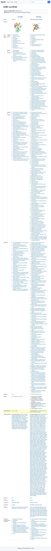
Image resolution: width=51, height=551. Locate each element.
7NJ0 (18, 508)
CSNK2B (26, 418)
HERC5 (26, 420)
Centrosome (15, 42)
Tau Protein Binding (35, 82)
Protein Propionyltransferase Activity (38, 89)
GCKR (31, 434)
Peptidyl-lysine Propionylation (37, 221)
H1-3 (39, 435)
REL (38, 472)
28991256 (43, 406)
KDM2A (39, 449)
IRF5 (44, 446)
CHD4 (31, 422)
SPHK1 (37, 480)
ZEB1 (35, 494)
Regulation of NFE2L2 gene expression (38, 365)
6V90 (31, 513)
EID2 (36, 428)
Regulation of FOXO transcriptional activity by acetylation (38, 340)
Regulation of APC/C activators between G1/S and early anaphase (20, 251)
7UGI (46, 513)
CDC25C (13, 416)
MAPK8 (34, 452)
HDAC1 (39, 439)
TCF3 (36, 484)
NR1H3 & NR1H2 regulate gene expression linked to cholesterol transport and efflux (39, 324)
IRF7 (46, 446)
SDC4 (36, 412)
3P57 (33, 508)
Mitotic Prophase (16, 276)
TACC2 (38, 483)
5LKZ (43, 509)
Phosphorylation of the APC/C (19, 253)
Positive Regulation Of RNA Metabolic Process (38, 527)
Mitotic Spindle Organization (18, 117)
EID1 (34, 428)
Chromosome (33, 40)
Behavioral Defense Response (37, 119)
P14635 (13, 504)
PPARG (37, 469)
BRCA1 (13, 415)
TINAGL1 (32, 487)
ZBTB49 (35, 493)
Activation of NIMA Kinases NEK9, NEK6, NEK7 (19, 266)
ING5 (36, 446)
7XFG (43, 514)
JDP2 (33, 447)
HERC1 (35, 440)
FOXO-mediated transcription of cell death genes (38, 332)
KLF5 (33, 450)
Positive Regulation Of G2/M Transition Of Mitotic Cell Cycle (20, 127)
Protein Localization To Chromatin (37, 222)
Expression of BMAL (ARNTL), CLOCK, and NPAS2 (38, 389)
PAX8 (31, 465)
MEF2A (34, 455)
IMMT (43, 445)
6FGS (43, 510)
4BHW (38, 508)
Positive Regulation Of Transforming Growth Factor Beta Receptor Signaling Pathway (38, 166)
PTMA (13, 425)
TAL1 (31, 484)
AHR (31, 415)
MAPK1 (31, 452)
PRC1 (19, 423)
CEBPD (42, 421)
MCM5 (38, 453)
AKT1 (33, 415)
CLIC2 (39, 410)
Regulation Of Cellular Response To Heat (39, 230)
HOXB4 (44, 443)
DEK (31, 427)
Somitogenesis (34, 117)
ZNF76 (31, 495)
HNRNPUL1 (42, 441)
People (15, 2)
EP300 (38, 17)
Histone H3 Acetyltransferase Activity (38, 67)
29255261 (38, 402)
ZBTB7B (41, 493)
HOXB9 (37, 444)
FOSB (31, 432)
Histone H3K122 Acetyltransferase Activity (38, 109)
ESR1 (36, 429)
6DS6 (38, 510)
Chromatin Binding (34, 55)
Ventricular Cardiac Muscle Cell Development (19, 145)
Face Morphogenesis (35, 217)
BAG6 (38, 418)
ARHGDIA (32, 416)
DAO (34, 426)
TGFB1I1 (38, 486)
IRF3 (42, 446)
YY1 (37, 492)
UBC (34, 489)
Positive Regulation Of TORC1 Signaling (39, 236)
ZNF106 (41, 494)
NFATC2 (45, 461)
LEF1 (42, 450)
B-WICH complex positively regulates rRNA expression (38, 282)
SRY (34, 481)
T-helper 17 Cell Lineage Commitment (38, 225)
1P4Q (33, 507)
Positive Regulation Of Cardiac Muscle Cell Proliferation (20, 147)
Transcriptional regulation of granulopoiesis (36, 335)
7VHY (31, 514)
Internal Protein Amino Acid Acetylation (38, 135)
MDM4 (31, 455)
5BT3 (31, 509)
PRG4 (31, 412)
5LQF (25, 507)
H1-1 (21, 420)
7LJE (33, 513)
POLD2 (39, 468)
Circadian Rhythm (34, 147)
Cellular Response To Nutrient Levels (38, 172)
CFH (45, 421)
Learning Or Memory (35, 145)
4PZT (45, 508)
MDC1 (41, 453)
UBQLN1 (43, 489)
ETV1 (31, 431)
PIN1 (26, 422)
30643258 (33, 401)
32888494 (44, 403)
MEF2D (40, 455)
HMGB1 (40, 440)
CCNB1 (20, 17)
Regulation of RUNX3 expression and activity (38, 311)
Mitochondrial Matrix (17, 40)
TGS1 (41, 486)
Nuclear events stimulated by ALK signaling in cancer (19, 287)
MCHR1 (41, 410)
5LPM (31, 510)
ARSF (38, 416)
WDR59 (39, 490)
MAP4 (21, 421)
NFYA (31, 462)
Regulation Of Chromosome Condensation (18, 150)
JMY (36, 447)
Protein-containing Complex (36, 44)
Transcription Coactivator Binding (37, 51)
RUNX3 (34, 475)
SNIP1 (41, 478)
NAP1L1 (38, 458)
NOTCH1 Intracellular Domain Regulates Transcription (39, 257)
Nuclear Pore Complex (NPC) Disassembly (18, 270)
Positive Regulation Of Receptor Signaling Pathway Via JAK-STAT (37, 206)
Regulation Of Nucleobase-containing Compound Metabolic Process (38, 535)
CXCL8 (43, 425)
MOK (27, 421)
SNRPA (39, 412)
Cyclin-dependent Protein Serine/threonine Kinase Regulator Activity (19, 54)
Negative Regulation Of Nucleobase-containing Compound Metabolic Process (21, 531)
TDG (44, 484)
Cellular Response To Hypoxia (19, 155)
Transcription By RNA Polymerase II (38, 132)
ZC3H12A (32, 494)
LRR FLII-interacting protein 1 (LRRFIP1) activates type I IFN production (39, 272)
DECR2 (44, 426)
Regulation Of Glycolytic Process (37, 125)
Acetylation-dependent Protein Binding (38, 100)
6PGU (38, 512)
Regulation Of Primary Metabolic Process (21, 527)
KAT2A (45, 447)
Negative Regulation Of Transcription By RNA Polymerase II (39, 114)
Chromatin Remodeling (35, 126)
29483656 (33, 407)
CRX (44, 423)
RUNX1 (44, 474)
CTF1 (37, 425)
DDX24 (41, 426)
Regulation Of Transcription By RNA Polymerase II (38, 131)
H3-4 (46, 437)
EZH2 (36, 431)
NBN (44, 458)
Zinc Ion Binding (34, 65)
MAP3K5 (42, 451)
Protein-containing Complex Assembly (20, 151)
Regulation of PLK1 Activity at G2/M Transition (20, 263)
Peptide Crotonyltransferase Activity (38, 101)
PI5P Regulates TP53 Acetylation (37, 297)
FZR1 (21, 419)
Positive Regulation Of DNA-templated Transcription (38, 201)
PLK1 (17, 423)
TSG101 (43, 488)
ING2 (31, 446)
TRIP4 (40, 488)
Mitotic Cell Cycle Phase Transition (19, 132)
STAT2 (45, 481)
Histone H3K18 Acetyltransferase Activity (37, 76)
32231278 (40, 405)
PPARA (31, 469)
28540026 (39, 397)
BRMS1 (37, 419)
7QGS (36, 513)
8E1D (46, 514)
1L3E (31, 507)
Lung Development (34, 163)
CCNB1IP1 (19, 415)
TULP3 (25, 426)
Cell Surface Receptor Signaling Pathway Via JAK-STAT (39, 140)
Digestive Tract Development (18, 139)
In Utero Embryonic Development (19, 116)
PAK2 (43, 464)
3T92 (35, 508)
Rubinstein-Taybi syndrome (36, 394)
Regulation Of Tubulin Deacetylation (38, 227)
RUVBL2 (38, 475)
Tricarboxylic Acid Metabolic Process (38, 224)
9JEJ (31, 516)
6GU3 (13, 508)
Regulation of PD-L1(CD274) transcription (39, 387)
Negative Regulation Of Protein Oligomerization (37, 174)
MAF (44, 450)
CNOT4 (31, 423)
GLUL (34, 434)
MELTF (45, 410)
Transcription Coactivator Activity (37, 58)
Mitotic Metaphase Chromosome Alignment (19, 119)
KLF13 (45, 449)
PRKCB (31, 470)
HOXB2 (38, 443)
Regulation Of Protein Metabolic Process (21, 528)
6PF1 (36, 512)
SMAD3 (45, 477)
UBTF (31, 490)
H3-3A (43, 437)
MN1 (37, 456)
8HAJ (43, 515)
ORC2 (40, 464)
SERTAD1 (40, 476)
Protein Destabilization (35, 171)
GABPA (31, 433)
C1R (40, 419)
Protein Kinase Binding (17, 56)
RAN (43, 471)
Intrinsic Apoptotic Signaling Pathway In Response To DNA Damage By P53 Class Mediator (39, 187)
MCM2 (43, 452)
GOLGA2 (37, 434)
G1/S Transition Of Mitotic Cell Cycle (20, 112)
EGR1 (31, 428)
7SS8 (38, 513)
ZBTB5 (38, 493)
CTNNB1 (40, 425)
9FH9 (25, 508)
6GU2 (27, 507)
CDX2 (33, 421)
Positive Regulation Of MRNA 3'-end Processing (20, 129)
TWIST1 (31, 489)
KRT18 (39, 450)
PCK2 (37, 465)
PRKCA (45, 469)
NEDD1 (44, 459)
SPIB (41, 480)
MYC (45, 457)
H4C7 (44, 438)
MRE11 (45, 456)
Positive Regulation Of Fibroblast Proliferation (19, 138)
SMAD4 (31, 478)
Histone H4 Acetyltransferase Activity (38, 68)
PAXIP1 (34, 465)
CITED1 (34, 422)
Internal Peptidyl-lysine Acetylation (38, 160)
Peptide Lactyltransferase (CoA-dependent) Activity (37, 96)
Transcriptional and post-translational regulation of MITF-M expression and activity (38, 381)
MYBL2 (42, 457)
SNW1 (44, 478)
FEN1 (41, 431)
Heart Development (35, 143)
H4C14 (39, 438)
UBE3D (23, 427)
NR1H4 (34, 463)
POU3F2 (45, 468)
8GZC (33, 515)
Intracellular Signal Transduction (19, 525)
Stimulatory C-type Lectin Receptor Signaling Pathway (38, 121)
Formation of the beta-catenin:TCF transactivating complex (37, 251)
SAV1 (44, 475)
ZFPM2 (38, 494)
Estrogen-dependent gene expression (38, 321)
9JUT (33, 516)
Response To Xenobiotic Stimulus (19, 122)
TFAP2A (34, 486)
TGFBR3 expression (35, 371)
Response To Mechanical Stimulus (19, 123)
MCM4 (35, 453)
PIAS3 (34, 466)
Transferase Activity (35, 70)
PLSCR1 (45, 466)
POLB (37, 468)
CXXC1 (31, 426)
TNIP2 (35, 487)
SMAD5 (34, 478)
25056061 (39, 406)
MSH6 (31, 457)
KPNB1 (18, 421)
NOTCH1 (37, 462)
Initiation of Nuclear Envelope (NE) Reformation (19, 268)
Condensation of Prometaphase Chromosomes (19, 261)
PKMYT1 (13, 423)
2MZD (41, 507)
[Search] (49, 2)
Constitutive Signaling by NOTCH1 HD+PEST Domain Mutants (37, 269)
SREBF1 (43, 480)
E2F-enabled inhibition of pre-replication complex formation (20, 243)
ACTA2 (45, 414)
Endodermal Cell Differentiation (37, 179)
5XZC (36, 510)
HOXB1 (35, 443)
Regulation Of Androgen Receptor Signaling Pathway (37, 219)
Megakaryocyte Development (36, 178)
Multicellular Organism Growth (37, 176)
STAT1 (42, 481)
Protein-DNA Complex (35, 45)
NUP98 (31, 464)
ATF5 (33, 418)
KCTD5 (36, 449)
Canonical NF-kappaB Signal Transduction (36, 138)
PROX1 (44, 470)
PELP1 (45, 465)
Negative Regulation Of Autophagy (38, 151)
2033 (31, 497)
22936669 (40, 399)
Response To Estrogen (35, 192)
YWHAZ (34, 492)
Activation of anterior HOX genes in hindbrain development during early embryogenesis (38, 285)
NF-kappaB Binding (35, 85)
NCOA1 (31, 459)
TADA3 (41, 483)
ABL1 (40, 414)
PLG (42, 466)
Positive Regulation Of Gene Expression (39, 153)
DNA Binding (33, 53)
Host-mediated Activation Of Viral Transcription (37, 194)
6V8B (41, 512)
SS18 (37, 481)
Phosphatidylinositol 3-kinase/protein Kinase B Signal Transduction (38, 190)
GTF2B (34, 435)
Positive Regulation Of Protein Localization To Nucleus (37, 232)
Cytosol (14, 44)
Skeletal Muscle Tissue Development (38, 144)
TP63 (44, 487)
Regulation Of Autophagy (36, 150)
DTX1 (33, 427)
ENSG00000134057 (15, 502)
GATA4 (38, 433)
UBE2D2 (13, 427)
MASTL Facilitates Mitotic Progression (20, 258)
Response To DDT (16, 136)
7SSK (41, 513)
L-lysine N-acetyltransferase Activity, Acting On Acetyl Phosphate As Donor (38, 61)
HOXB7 (34, 444)
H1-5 (23, 420)
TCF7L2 (41, 484)
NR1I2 (37, 463)
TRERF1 (37, 488)
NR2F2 (39, 463)
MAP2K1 (39, 451)
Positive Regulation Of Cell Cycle (19, 133)
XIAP (19, 428)
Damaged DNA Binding (35, 56)
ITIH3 (31, 447)
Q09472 (37, 504)
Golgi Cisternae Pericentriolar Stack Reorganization (20, 246)
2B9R (13, 507)
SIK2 (31, 477)
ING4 (33, 446)
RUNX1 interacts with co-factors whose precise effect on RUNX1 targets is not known (38, 306)
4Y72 (18, 507)
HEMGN (31, 440)
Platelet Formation (34, 162)
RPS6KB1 (36, 474)
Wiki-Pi (3, 2)
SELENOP (32, 476)
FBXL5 (38, 431)
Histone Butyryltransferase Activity (38, 105)
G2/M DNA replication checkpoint (19, 279)
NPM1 (31, 463)
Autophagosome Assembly (36, 112)
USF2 (34, 490)
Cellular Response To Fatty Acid (19, 154)
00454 (13, 500)
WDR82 (42, 490)
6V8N (46, 512)
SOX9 (31, 480)
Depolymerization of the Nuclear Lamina (20, 272)
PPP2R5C (42, 469)
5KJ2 (33, 509)
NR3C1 (42, 463)
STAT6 (41, 482)
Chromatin (33, 36)
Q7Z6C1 (40, 504)
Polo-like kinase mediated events (19, 245)
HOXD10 (41, 444)
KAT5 (16, 421)
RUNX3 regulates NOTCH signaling (38, 308)
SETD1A (45, 476)
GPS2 (43, 434)
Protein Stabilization (35, 209)
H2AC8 (34, 437)
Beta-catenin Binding (35, 64)
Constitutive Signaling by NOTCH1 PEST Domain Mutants (39, 267)
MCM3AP (32, 453)
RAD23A (37, 471)
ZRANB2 (34, 495)
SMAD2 (42, 477)
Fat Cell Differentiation (35, 196)
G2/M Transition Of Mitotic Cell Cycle (20, 113)
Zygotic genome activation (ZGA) (37, 368)
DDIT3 (38, 426)
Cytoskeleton (15, 45)
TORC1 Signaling (34, 181)
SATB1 (41, 475)
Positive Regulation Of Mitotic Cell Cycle (21, 135)
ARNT (35, 416)
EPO (34, 429)
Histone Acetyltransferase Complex (38, 34)
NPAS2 (43, 462)
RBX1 (34, 412)
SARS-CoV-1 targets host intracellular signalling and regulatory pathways (38, 348)
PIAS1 (31, 466)
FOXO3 (40, 432)
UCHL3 (26, 427)
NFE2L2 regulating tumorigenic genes (38, 359)
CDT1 (20, 418)
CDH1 (22, 416)
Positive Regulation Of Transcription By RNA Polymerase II (38, 204)
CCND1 (37, 420)
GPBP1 (40, 434)
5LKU (38, 509)
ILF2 (39, 445)
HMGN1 (44, 440)
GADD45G (18, 420)
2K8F (36, 507)
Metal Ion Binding (34, 81)
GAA (46, 432)
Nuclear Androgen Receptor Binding (38, 83)
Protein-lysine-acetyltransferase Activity (39, 88)
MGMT (43, 455)
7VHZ (34, 514)
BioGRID (11, 12)
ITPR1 (13, 421)
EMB (44, 428)
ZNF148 (44, 494)
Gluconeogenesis (34, 123)
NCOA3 (37, 459)
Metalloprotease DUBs (35, 289)
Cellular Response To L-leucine (37, 223)
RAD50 (41, 471)
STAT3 (31, 482)
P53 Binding (33, 52)
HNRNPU (38, 441)
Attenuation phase (34, 274)
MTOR (37, 457)
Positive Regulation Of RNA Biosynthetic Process (39, 519)
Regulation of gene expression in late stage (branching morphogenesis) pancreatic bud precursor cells (38, 254)
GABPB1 (35, 433)
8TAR (20, 508)
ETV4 (34, 431)
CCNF (23, 415)
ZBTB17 (43, 492)
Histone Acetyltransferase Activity (37, 59)
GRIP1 (31, 435)
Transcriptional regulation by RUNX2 (20, 285)
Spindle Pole (15, 34)
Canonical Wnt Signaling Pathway (37, 216)
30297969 (40, 408)
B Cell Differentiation (35, 161)
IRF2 (40, 446)
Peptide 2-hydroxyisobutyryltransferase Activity (38, 94)
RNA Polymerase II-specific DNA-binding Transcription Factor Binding (39, 86)
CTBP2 (34, 425)
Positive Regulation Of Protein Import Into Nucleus (38, 184)
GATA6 (44, 433)
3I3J (45, 507)
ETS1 (41, 429)
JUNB (40, 447)
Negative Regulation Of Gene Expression (21, 125)
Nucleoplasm (15, 38)
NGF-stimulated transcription (36, 326)
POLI (42, 468)
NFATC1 (41, 461)
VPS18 (36, 490)
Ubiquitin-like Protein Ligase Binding (20, 57)
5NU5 (34, 510)
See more (13, 533)
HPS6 (31, 445)
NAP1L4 (41, 458)
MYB (40, 457)
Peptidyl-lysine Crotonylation (36, 228)
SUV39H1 (35, 483)
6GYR (46, 510)
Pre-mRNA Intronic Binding (36, 91)
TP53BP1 (14, 426)
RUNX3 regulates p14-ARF (36, 313)
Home (8, 2)
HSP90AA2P (35, 445)
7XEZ (41, 514)
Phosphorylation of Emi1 (17, 254)
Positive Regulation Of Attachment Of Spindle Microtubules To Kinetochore (20, 143)
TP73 (17, 426)
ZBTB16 (40, 492)
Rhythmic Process (34, 208)
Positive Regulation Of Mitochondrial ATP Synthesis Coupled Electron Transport (21, 159)
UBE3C (20, 427)
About (12, 2)
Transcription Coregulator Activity (37, 57)
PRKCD (34, 470)
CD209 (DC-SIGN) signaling (36, 288)
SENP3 (35, 476)
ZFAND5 (24, 428)
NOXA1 (40, 462)
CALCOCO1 (44, 419)
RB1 (19, 425)
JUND (42, 447)
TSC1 (19, 426)
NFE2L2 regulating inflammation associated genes (37, 353)
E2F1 (38, 427)
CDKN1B (17, 418)
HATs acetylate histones (36, 273)
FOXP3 (43, 432)
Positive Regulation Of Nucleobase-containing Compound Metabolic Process (39, 524)
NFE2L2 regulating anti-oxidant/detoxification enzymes (37, 355)
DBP (36, 426)
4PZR (40, 508)
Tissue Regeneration (17, 131)
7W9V (38, 514)
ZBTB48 (31, 493)
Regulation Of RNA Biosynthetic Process (39, 538)
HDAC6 (45, 439)
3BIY (43, 507)
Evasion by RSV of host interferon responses (37, 370)
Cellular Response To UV (36, 175)
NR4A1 (45, 463)
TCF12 (33, 484)
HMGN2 (31, 441)
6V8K (43, 512)
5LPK (45, 509)
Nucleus (14, 37)
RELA (40, 472)
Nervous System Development (37, 142)
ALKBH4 (36, 415)
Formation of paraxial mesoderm (37, 351)
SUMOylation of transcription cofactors (38, 280)
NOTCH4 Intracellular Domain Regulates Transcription (39, 319)
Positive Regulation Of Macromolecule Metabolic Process (38, 533)
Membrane (15, 46)
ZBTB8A (45, 493)
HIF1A (38, 440)
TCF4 (38, 484)
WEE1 (16, 428)
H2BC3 (41, 437)
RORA (42, 472)
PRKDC (22, 423)
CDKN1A (13, 418)
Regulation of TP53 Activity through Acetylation (38, 293)
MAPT (38, 452)
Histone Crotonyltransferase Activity (38, 104)
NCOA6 (41, 459)
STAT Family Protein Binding (36, 92)
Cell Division (15, 141)
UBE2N (16, 427)
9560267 (20, 10)
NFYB (34, 462)
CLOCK (44, 422)
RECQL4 (35, 472)
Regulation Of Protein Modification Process (19, 523)
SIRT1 (33, 477)
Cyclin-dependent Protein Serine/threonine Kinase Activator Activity (19, 60)
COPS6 (37, 423)
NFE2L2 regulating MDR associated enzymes (38, 361)
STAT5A (34, 482)
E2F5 (40, 427)
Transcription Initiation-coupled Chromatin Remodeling (39, 199)
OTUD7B (18, 422)
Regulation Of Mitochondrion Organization (36, 155)
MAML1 (35, 451)
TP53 (38, 487)
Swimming (33, 180)
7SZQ (43, 513)
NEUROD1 (38, 461)
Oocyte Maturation (16, 114)
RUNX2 (21, 425)
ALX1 (39, 415)
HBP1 (37, 439)
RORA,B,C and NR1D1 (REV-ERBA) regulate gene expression (38, 391)
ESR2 (39, 429)
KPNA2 (36, 450)
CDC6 (19, 416)
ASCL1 (40, 416)
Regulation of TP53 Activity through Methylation (38, 295)
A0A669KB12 (32, 504)
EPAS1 (31, 429)
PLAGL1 (39, 466)
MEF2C (24, 421)
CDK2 (44, 420)
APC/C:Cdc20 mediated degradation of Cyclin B (20, 249)
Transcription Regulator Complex (37, 39)
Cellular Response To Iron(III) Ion (19, 153)
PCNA (24, 422)
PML (34, 468)
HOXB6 (31, 444)
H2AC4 (31, 437)
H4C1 (36, 438)
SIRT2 (36, 477)
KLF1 (43, 449)
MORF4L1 (40, 456)
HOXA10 (31, 443)
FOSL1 (34, 432)
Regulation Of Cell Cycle (17, 519)
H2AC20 (41, 435)
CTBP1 (31, 425)
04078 (31, 500)
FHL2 (44, 431)
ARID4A (25, 414)
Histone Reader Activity (35, 107)
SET (42, 476)
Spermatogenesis (16, 120)
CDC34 (16, 416)
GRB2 (46, 434)
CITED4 (40, 422)
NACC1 (13, 422)
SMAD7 (38, 478)
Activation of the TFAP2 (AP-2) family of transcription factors (39, 299)
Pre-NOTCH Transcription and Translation (39, 246)
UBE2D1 (37, 489)
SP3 (35, 480)
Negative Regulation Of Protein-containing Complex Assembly (37, 169)
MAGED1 (32, 451)
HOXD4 (44, 444)
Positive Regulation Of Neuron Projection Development (39, 157)
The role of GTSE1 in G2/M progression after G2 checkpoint (20, 284)
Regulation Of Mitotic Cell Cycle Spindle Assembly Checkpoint (20, 157)
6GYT (31, 512)
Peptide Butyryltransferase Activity (38, 102)
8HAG (36, 515)
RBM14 (31, 472)
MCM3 (45, 452)
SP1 (33, 480)
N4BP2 (34, 458)
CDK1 (24, 416)
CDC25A (26, 415)
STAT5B (38, 482)
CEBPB (39, 421)
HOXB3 (41, 443)
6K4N (34, 512)
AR (44, 415)
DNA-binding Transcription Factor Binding (39, 106)
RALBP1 (16, 425)
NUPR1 (34, 464)
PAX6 (45, 464)
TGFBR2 (24, 425)
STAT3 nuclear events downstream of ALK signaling (38, 344)
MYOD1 (31, 458)
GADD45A (24, 419)
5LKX (40, 509)
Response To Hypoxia (35, 116)
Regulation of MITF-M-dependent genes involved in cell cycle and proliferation (20, 289)
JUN (38, 447)
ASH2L (43, 416)
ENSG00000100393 (34, 502)
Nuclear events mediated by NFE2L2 (38, 350)
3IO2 (31, 508)
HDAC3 (42, 439)
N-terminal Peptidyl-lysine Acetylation (38, 159)
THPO (44, 486)
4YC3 (20, 507)
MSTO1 (34, 457)
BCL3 (43, 418)
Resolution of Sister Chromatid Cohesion (21, 259)
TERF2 (31, 486)
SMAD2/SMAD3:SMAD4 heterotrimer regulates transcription (38, 262)
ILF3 (41, 445)
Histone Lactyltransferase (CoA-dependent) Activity (37, 98)
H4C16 (42, 438)
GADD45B (14, 420)
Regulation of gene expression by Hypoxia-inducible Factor (37, 243)
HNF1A (34, 441)
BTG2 (16, 415)
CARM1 (31, 420)
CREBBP (41, 423)
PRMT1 (41, 470)
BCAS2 (40, 418)
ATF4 (31, 418)
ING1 (45, 445)
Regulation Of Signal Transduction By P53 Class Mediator (38, 235)
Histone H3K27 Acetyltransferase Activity (37, 79)
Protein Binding (16, 51)
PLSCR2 (31, 468)
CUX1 (13, 419)
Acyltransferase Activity (36, 71)
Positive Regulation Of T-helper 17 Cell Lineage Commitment (38, 239)
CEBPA (23, 418)
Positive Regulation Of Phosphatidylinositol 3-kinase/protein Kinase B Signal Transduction (38, 214)
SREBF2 (31, 481)
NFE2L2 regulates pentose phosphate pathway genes (38, 358)
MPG (43, 456)
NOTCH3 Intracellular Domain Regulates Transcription (39, 315)
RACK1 (34, 471)
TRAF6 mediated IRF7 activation (37, 331)
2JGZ (15, 507)
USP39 (13, 428)
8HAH (39, 515)
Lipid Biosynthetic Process (36, 148)
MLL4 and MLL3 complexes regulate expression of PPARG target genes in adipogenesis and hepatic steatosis (38, 374)
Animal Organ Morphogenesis (37, 149)
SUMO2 (31, 483)
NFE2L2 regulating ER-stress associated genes (39, 364)
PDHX (42, 465)
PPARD (34, 469)
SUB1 (44, 482)
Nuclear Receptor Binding (36, 73)
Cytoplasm (15, 39)
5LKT (36, 509)
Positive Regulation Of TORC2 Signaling (39, 237)
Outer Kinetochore (16, 36)
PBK (21, 422)
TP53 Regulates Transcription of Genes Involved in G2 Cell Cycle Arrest (20, 274)
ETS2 (44, 429)
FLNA (18, 419)
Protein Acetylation (35, 133)
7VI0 (36, 514)
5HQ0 (22, 507)
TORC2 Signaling (34, 182)
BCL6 (46, 418)
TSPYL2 (22, 426)
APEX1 (42, 415)
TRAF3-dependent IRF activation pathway (37, 329)
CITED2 (37, 422)
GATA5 (41, 433)
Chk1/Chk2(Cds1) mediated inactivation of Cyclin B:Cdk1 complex (20, 281)
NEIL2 (34, 461)
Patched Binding (16, 50)
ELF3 (38, 428)
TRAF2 (33, 488)
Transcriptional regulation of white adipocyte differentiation (37, 276)
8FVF (31, 515)
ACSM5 (42, 414)
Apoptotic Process (34, 136)
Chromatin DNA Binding (35, 74)
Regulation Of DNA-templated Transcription (37, 128)
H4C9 (31, 439)
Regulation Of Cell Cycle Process (19, 529)
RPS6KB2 (40, 474)
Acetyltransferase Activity (36, 69)
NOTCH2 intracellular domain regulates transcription (38, 264)
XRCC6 (21, 428)
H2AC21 (45, 435)
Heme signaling (34, 346)
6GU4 (15, 508)
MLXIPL (34, 456)
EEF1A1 (43, 427)
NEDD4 (31, 461)
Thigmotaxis (33, 118)
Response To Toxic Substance (19, 124)
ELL (42, 428)
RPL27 (45, 472)
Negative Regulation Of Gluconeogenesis (39, 197)
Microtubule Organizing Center (19, 43)
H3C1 (31, 438)
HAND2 (33, 439)
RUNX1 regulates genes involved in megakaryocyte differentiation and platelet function (38, 302)
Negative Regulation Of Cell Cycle (19, 526)
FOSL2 (37, 432)
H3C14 (33, 438)
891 (12, 497)
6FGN (41, 510)
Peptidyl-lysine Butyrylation (36, 229)
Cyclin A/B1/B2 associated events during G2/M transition (21, 278)
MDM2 (43, 453)
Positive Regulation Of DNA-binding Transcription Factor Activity (38, 211)
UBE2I (40, 489)
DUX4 (36, 427)
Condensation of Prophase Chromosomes (18, 256)
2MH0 (38, 507)
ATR (35, 418)
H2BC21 (37, 437)
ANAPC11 (22, 414)
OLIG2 (37, 464)
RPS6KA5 (32, 474)
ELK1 (40, 428)
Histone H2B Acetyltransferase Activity (38, 77)
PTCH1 (25, 423)
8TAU (22, 508)
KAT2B (31, 449)
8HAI (41, 515)
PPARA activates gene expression (38, 248)
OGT (16, 422)
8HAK (46, 515)
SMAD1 (39, 477)
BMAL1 (31, 419)
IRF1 (38, 446)
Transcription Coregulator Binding (37, 50)
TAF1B (44, 483)
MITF (31, 456)
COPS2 (34, 423)
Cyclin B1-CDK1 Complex (18, 48)
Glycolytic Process (35, 124)
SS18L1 (39, 481)
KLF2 (31, 450)
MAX (40, 452)
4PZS (43, 508)
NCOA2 (34, 459)
